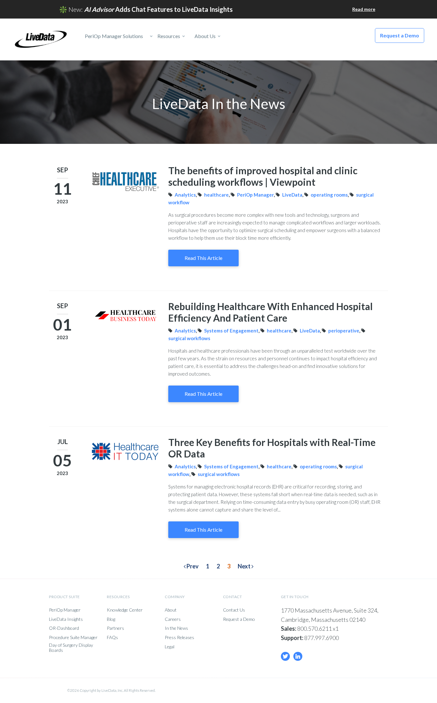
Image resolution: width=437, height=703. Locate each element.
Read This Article (203, 258)
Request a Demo (399, 35)
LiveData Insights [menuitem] (66, 619)
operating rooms (329, 195)
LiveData (292, 195)
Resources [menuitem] (168, 36)
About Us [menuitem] (205, 36)
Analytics (185, 195)
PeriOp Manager (255, 195)
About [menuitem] (171, 610)
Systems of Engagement (231, 330)
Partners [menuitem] (115, 628)
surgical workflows (189, 338)
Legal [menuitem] (169, 646)
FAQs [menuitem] (112, 637)
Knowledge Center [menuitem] (125, 610)
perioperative (343, 330)
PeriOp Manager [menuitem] (65, 610)
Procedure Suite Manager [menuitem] (73, 637)
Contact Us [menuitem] (234, 610)
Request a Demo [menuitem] (239, 619)
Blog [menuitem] (111, 619)
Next (244, 566)
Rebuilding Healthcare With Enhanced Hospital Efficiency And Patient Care (270, 312)
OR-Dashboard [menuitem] (64, 628)
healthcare (216, 195)
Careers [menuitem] (173, 619)
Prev (192, 566)
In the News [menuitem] (176, 628)
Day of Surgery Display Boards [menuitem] (71, 648)
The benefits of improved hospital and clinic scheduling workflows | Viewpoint (262, 176)
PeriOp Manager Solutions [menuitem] (112, 36)
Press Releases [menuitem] (179, 637)
